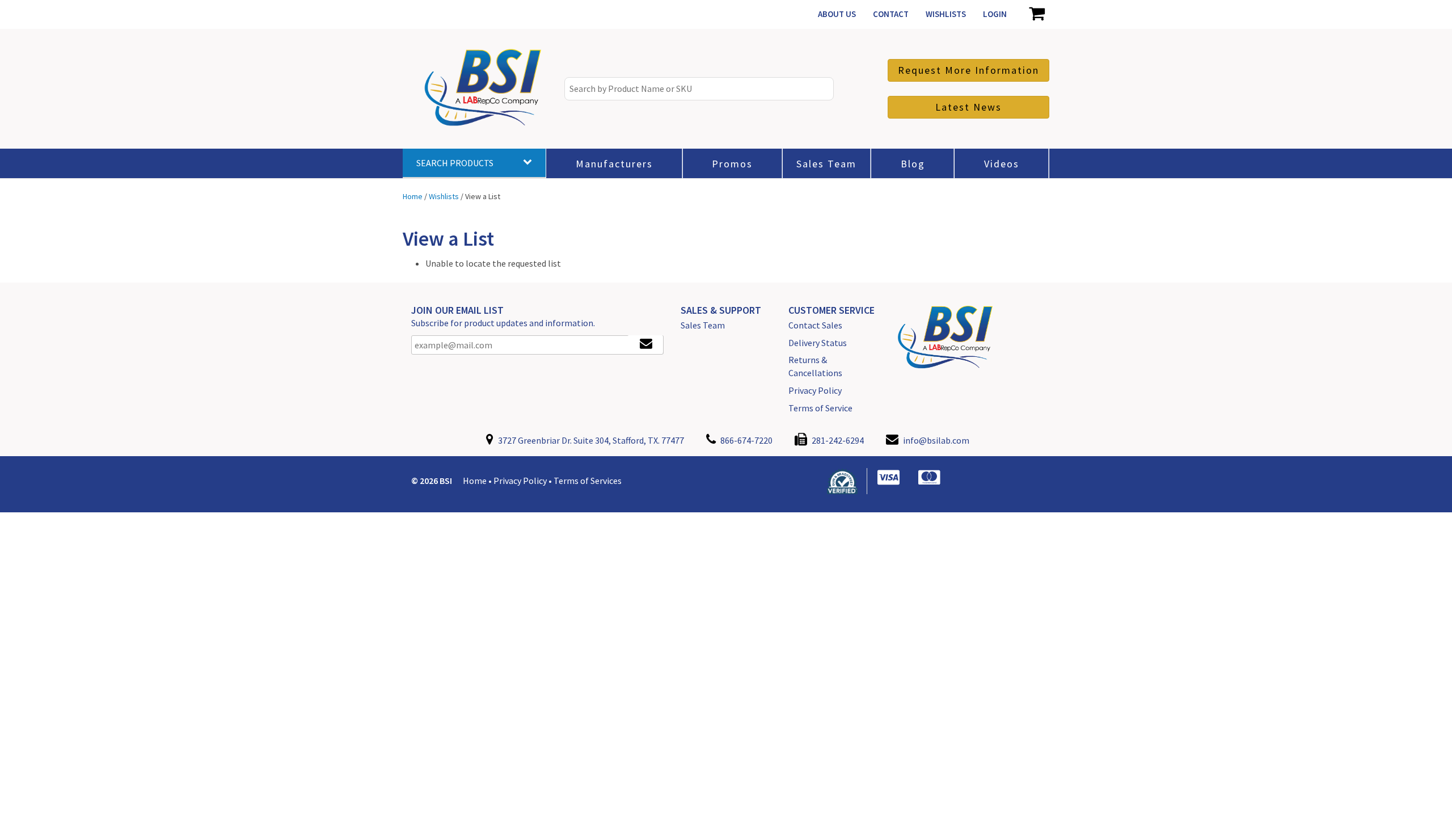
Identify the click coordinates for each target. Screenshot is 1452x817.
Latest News (968, 106)
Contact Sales (815, 325)
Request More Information (968, 70)
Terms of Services (588, 480)
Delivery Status (817, 342)
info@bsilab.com (936, 440)
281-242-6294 (837, 440)
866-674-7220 (746, 440)
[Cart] (1036, 14)
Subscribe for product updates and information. (503, 323)
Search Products (454, 163)
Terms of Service (820, 408)
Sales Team (703, 325)
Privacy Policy (815, 390)
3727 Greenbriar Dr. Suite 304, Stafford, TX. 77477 (590, 440)
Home (475, 480)
